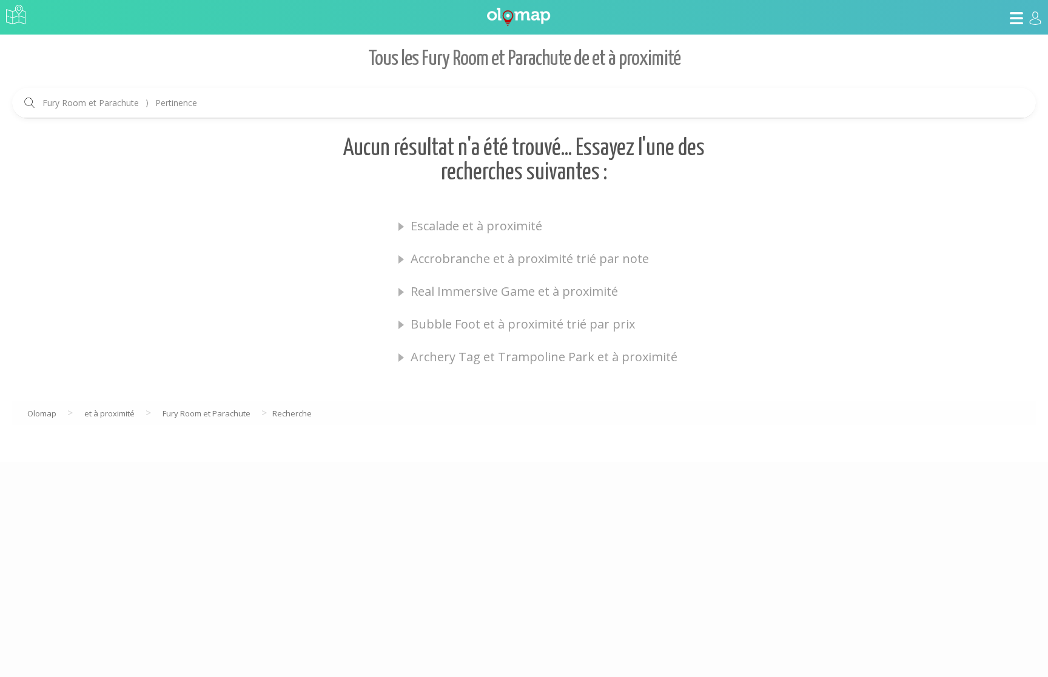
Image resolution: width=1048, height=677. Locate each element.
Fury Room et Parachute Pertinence (119, 102)
